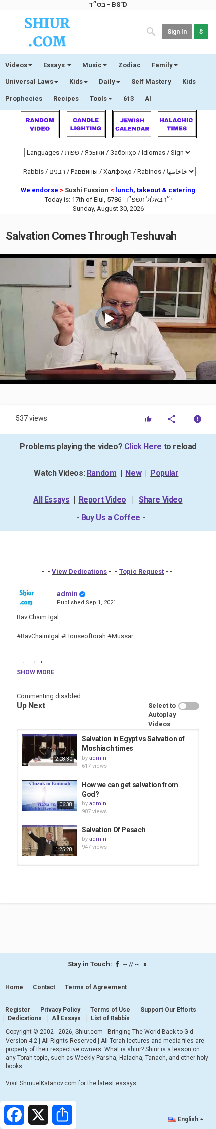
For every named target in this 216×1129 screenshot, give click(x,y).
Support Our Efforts (168, 1009)
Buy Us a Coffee (110, 517)
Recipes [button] (66, 98)
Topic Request (141, 571)
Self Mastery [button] (151, 81)
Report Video (102, 500)
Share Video (161, 500)
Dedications (25, 1018)
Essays (54, 65)
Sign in (177, 31)
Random (102, 473)
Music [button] (92, 65)
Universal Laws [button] (29, 81)
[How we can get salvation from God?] (49, 795)
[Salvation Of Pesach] (49, 840)
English (188, 1119)
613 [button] (128, 98)
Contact (44, 987)
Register (17, 1009)
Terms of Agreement (96, 987)
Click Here (143, 446)
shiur (134, 1049)
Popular (164, 473)
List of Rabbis (110, 1018)
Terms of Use (110, 1009)
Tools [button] (98, 98)
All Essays (51, 500)
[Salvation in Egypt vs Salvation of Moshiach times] (49, 750)
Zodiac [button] (129, 65)
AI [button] (148, 98)
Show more (35, 672)
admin (67, 594)
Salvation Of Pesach (113, 830)
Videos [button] (16, 65)
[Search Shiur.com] (151, 31)
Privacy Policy (60, 1009)
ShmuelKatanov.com (48, 1083)
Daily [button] (107, 81)
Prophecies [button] (23, 98)
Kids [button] (76, 81)
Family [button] (162, 65)
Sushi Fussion (87, 190)
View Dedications (79, 571)
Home (14, 987)
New (133, 473)
